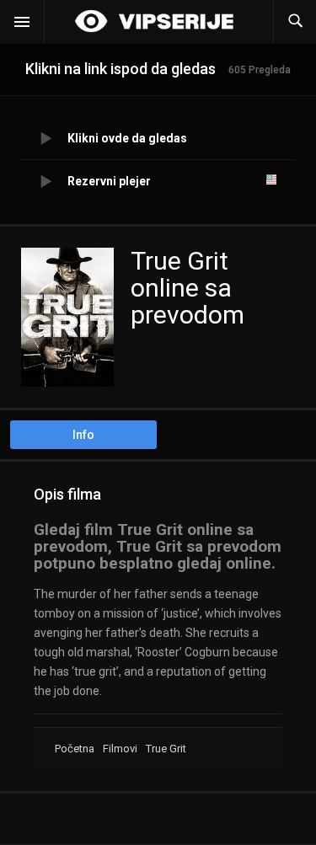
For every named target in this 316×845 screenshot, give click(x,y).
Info (83, 434)
